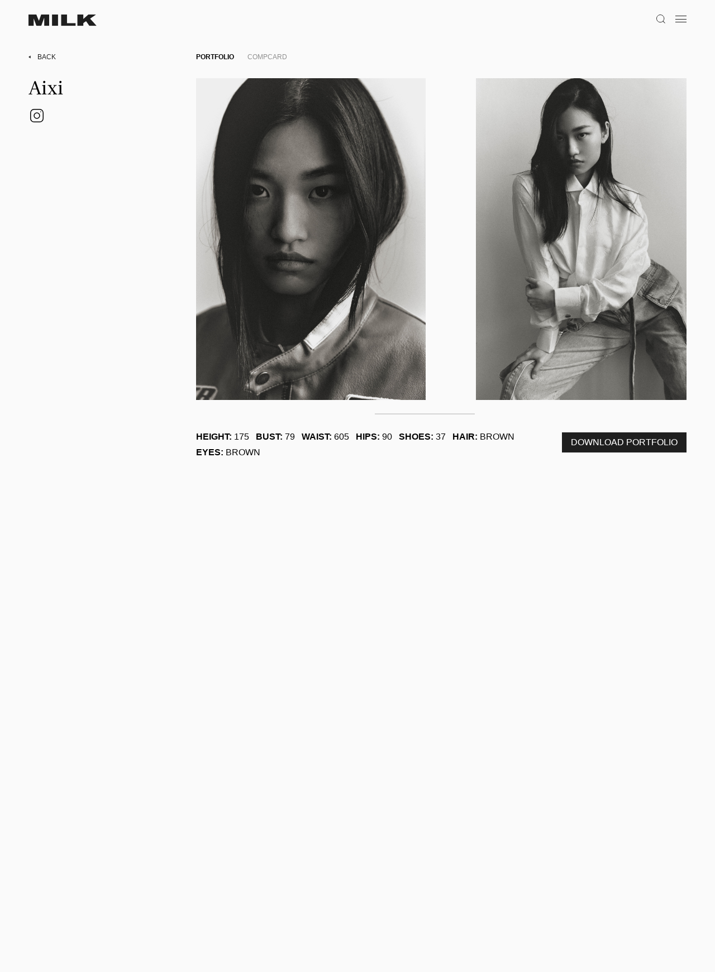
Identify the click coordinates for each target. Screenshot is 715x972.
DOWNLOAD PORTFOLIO (624, 442)
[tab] (215, 57)
